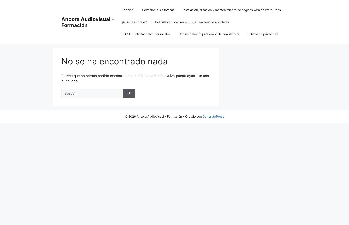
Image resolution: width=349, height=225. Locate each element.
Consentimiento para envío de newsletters (209, 34)
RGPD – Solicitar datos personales (146, 34)
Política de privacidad (262, 34)
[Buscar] (129, 94)
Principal (128, 10)
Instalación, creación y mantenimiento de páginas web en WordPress (232, 10)
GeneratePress (213, 116)
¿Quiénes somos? (134, 22)
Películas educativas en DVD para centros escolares (192, 22)
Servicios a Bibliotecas (158, 10)
